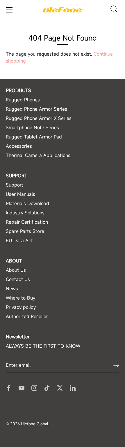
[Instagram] (34, 387)
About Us (16, 270)
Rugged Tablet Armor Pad (34, 137)
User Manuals (20, 194)
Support (14, 185)
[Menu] (9, 9)
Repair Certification (27, 222)
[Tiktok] (47, 387)
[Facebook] (9, 387)
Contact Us (18, 279)
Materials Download (27, 203)
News (12, 288)
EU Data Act (19, 240)
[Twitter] (60, 387)
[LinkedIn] (73, 387)
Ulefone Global (34, 423)
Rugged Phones (23, 99)
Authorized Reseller (27, 316)
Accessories (19, 146)
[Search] (113, 9)
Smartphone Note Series (32, 127)
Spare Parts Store (25, 231)
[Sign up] (116, 365)
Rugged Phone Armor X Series (39, 118)
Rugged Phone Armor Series (36, 109)
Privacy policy (21, 307)
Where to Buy (20, 298)
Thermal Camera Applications (38, 155)
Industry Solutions (25, 212)
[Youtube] (21, 387)
